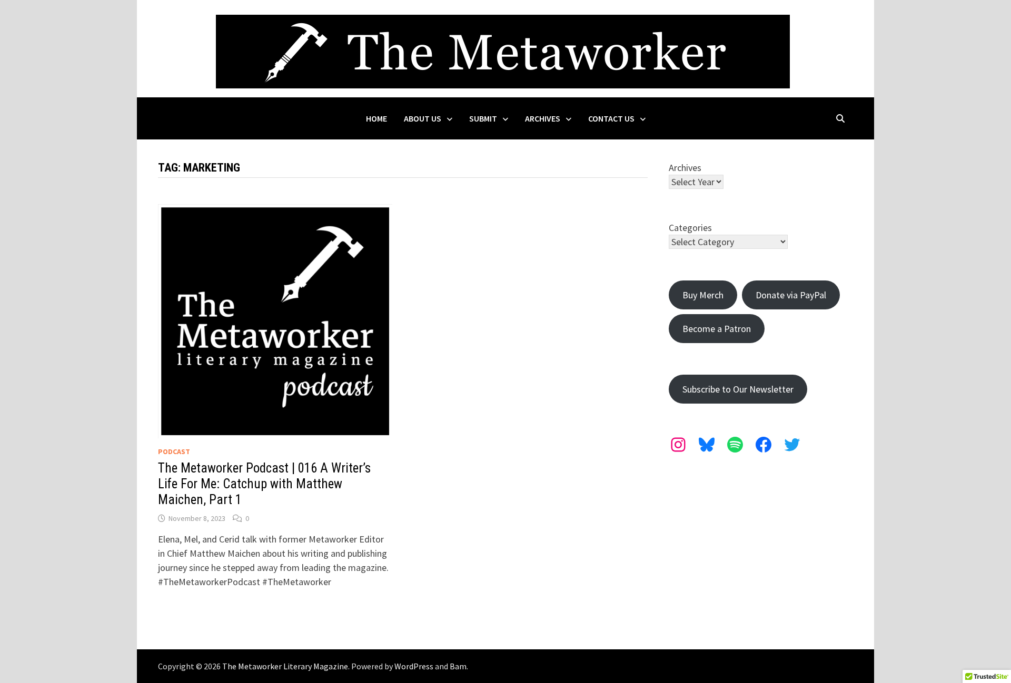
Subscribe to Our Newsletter (738, 389)
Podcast (174, 451)
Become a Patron (716, 329)
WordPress (413, 666)
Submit (483, 118)
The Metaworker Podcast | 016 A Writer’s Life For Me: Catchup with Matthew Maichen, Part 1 (264, 483)
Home (376, 118)
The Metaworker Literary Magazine (285, 666)
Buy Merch (702, 295)
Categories (690, 228)
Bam (458, 666)
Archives (542, 118)
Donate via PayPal (791, 295)
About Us (422, 118)
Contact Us (611, 118)
